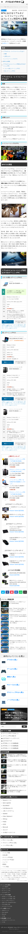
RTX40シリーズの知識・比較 (8, 898)
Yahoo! (16, 510)
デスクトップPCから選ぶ (10, 842)
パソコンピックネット (12, 931)
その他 (3, 916)
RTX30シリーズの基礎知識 (10, 748)
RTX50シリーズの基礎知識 (10, 743)
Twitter (15, 927)
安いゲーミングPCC (9, 71)
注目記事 (4, 855)
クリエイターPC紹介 (8, 859)
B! (16, 592)
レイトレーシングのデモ (11, 58)
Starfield (5, 813)
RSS (19, 927)
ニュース (4, 862)
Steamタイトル (7, 800)
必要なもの (7, 56)
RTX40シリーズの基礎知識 (10, 745)
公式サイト (5, 43)
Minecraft (5, 827)
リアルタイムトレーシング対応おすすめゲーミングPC (14, 65)
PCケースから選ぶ (8, 840)
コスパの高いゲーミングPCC (12, 68)
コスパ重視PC (5, 886)
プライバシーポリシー (14, 929)
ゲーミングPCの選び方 (9, 736)
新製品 (4, 864)
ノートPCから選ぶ (8, 845)
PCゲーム (3, 10)
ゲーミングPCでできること (11, 733)
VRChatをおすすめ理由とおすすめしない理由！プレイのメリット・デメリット (18, 642)
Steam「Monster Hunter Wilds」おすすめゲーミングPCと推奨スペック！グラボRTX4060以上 (17, 610)
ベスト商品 (5, 866)
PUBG (4, 821)
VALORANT (6, 805)
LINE (20, 592)
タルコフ (5, 829)
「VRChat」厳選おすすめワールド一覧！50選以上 (17, 622)
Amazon (11, 510)
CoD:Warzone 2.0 (8, 808)
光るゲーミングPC (6, 888)
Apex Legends (7, 803)
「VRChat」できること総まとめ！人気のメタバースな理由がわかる (17, 648)
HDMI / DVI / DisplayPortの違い (9, 902)
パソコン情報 (6, 852)
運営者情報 (10, 927)
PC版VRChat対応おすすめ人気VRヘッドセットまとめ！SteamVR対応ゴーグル (18, 616)
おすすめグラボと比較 (7, 906)
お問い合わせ (4, 927)
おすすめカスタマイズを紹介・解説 (20, 322)
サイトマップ (24, 927)
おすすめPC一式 (5, 892)
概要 (5, 53)
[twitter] (3, 592)
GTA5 (4, 824)
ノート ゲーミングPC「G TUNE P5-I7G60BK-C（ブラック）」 (17, 482)
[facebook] (7, 592)
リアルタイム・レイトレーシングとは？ (13, 51)
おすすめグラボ (7, 740)
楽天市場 (21, 510)
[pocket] (12, 592)
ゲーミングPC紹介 (7, 857)
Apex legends (5, 912)
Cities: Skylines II (7, 816)
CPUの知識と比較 (6, 904)
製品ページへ (8, 321)
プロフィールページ (20, 880)
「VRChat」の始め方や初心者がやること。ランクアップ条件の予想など (18, 629)
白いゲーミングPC (6, 890)
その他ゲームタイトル (9, 832)
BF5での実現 (6, 61)
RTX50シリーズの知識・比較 (8, 896)
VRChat (5, 819)
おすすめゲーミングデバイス (11, 738)
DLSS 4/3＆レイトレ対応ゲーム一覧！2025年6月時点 (17, 602)
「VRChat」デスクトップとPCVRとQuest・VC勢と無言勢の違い (18, 635)
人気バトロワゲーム (8, 811)
